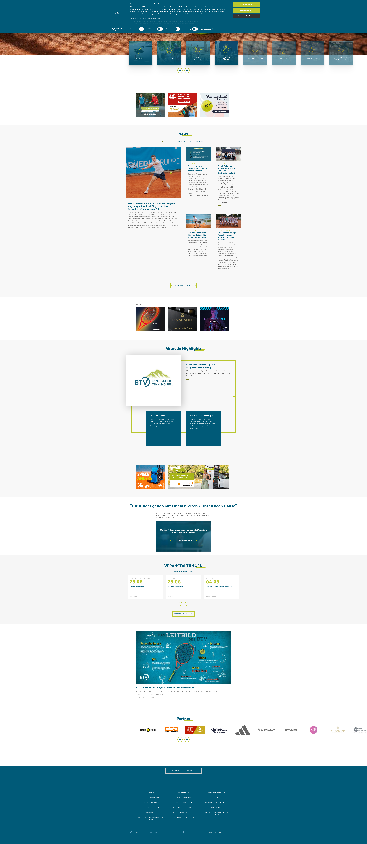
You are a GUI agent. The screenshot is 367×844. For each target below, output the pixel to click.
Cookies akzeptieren (183, 540)
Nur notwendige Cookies (246, 16)
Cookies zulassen (246, 5)
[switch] (160, 29)
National (182, 141)
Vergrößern (227, 635)
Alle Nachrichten (183, 285)
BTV (172, 141)
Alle (164, 141)
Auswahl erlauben (246, 10)
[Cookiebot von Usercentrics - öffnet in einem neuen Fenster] (117, 29)
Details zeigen (206, 29)
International (196, 141)
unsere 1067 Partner (142, 7)
